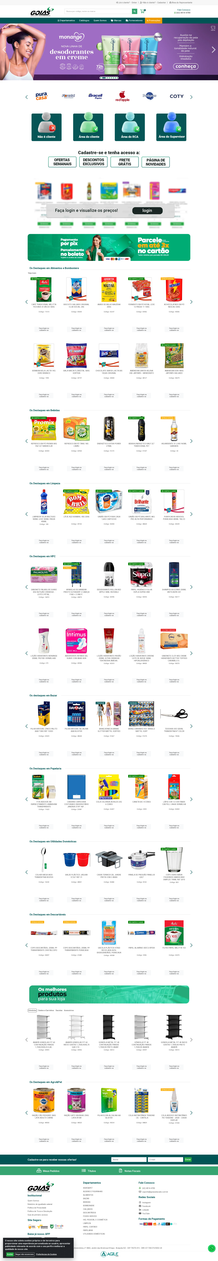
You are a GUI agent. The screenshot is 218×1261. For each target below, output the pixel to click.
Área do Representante (182, 3)
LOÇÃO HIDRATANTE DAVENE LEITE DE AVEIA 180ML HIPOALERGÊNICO (141, 658)
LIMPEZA (87, 1223)
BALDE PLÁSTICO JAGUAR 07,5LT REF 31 (76, 876)
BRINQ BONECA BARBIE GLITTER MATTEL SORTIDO (109, 730)
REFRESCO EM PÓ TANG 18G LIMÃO (76, 444)
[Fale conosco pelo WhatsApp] (211, 1248)
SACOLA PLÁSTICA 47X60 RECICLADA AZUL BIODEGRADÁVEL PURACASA (109, 950)
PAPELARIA (88, 1230)
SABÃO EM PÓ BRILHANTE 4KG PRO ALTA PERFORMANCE (142, 518)
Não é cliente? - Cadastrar (154, 3)
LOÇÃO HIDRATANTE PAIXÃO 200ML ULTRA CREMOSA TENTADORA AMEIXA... (109, 658)
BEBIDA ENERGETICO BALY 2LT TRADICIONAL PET (141, 444)
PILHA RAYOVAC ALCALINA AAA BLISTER (76, 730)
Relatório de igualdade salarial (40, 1204)
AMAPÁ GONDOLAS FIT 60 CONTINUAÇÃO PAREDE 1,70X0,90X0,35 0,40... (174, 1044)
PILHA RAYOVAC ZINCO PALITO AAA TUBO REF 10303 (44, 730)
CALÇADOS (88, 1209)
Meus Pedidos (50, 1171)
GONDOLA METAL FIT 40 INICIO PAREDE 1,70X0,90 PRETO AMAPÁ (109, 1044)
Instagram (146, 1202)
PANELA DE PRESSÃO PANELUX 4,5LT (141, 876)
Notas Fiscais (132, 1171)
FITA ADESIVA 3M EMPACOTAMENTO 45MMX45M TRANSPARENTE (44, 804)
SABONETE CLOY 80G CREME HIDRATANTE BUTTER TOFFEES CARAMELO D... (174, 658)
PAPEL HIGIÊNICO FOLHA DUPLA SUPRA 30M (141, 590)
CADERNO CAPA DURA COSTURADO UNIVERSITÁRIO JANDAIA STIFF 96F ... (76, 804)
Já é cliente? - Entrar (128, 3)
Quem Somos (33, 1201)
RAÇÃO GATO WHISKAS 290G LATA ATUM (76, 1116)
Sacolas (59, 1010)
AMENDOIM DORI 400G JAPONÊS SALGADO (174, 372)
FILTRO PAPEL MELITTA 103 (174, 948)
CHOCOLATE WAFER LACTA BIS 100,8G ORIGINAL (109, 372)
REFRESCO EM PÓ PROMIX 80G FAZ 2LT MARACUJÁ (44, 444)
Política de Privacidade (37, 1208)
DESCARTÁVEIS (89, 1213)
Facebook (146, 1206)
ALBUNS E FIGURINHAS (93, 1191)
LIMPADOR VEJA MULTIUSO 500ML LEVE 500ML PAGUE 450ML (43, 519)
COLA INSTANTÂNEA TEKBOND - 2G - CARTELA (142, 1116)
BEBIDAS (86, 1202)
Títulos (91, 1171)
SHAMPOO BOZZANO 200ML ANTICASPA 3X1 (174, 590)
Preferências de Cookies (46, 1254)
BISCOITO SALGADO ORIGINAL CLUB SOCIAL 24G (76, 305)
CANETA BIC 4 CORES (141, 802)
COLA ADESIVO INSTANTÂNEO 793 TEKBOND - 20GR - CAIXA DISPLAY (174, 1117)
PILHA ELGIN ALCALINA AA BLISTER (109, 1116)
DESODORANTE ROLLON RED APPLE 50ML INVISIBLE (109, 590)
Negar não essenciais (25, 1254)
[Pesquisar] (134, 11)
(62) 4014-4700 (183, 13)
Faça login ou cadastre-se (44, 329)
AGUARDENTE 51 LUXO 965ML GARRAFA (174, 444)
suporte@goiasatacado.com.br (155, 1192)
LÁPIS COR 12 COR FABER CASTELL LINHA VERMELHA (174, 803)
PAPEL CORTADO (90, 1227)
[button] (100, 77)
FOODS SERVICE (90, 1216)
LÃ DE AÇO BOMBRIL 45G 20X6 (76, 517)
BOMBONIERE (88, 1205)
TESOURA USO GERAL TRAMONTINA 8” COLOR (174, 730)
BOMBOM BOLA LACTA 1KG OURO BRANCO (44, 372)
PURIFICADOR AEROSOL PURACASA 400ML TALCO (174, 518)
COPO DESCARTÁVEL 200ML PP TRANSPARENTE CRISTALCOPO (44, 949)
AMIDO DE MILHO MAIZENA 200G (109, 305)
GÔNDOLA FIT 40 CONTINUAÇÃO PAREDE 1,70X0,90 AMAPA (44, 1044)
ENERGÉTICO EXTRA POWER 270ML (109, 444)
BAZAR (86, 1198)
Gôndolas (32, 1010)
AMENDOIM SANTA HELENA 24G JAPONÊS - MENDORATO (141, 372)
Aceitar (10, 1254)
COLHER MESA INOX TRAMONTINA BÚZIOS (44, 876)
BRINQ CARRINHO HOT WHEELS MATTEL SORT (141, 730)
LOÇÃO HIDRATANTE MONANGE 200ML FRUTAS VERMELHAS (44, 657)
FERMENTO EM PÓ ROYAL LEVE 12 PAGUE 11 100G (141, 305)
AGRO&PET (88, 1188)
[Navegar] (4, 49)
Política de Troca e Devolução (40, 1211)
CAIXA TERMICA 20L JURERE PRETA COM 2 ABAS (109, 876)
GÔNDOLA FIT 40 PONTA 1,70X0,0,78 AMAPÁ (141, 1043)
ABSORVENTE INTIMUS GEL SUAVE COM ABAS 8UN (76, 657)
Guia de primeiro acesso (38, 1215)
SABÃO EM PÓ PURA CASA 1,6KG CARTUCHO (109, 518)
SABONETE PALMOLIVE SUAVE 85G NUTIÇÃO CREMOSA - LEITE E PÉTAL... (44, 592)
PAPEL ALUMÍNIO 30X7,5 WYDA (142, 948)
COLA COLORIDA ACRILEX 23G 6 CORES (109, 803)
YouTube (146, 1213)
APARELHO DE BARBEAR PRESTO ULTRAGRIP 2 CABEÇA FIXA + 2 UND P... (76, 592)
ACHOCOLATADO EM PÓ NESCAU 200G (174, 305)
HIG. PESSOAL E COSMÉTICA (95, 1220)
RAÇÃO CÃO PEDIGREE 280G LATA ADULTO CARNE (44, 1116)
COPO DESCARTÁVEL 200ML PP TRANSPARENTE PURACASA (76, 949)
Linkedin (145, 1210)
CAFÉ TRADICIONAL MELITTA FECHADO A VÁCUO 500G (44, 305)
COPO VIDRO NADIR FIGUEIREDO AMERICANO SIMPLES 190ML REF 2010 (174, 877)
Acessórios (69, 1010)
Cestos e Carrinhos (46, 1010)
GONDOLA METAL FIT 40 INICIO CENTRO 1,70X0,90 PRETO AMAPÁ (76, 1044)
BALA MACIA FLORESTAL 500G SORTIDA (76, 372)
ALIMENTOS (88, 1195)
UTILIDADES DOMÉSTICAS (94, 1234)
